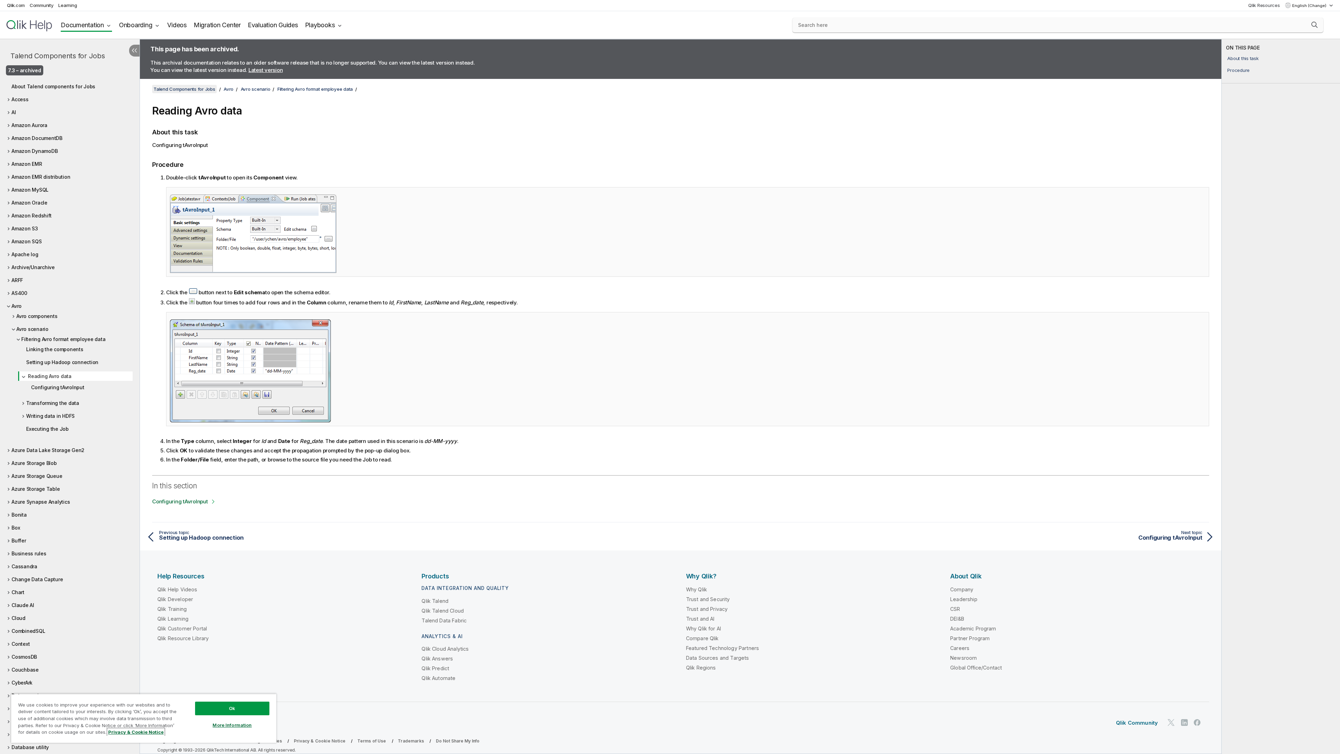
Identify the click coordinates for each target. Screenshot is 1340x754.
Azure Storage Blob (34, 463)
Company (961, 589)
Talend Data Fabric (444, 620)
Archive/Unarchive (33, 267)
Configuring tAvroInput (57, 387)
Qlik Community (1137, 722)
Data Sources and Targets (717, 658)
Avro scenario (32, 329)
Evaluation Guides (273, 25)
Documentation (82, 25)
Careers (959, 648)
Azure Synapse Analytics (41, 502)
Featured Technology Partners (722, 648)
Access (20, 99)
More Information (232, 725)
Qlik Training (172, 609)
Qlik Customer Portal (182, 628)
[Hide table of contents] (134, 51)
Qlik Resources (1264, 5)
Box (16, 528)
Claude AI (23, 605)
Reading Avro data (50, 376)
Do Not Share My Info (457, 741)
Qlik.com (16, 5)
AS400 (19, 293)
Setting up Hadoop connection (62, 362)
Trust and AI (700, 619)
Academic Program (973, 628)
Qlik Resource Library (183, 638)
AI (14, 112)
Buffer (19, 541)
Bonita (19, 515)
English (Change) (1309, 5)
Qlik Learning (172, 619)
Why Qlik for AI (703, 628)
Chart (18, 592)
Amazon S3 (25, 228)
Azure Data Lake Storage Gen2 (48, 450)
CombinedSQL (28, 631)
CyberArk (22, 683)
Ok (232, 708)
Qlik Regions (701, 668)
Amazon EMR (27, 164)
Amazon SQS (27, 241)
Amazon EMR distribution (41, 177)
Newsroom (963, 658)
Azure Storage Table (36, 489)
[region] (143, 718)
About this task (1242, 58)
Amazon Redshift (31, 216)
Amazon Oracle (29, 203)
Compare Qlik (702, 638)
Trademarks (411, 741)
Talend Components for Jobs (57, 56)
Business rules (29, 553)
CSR (955, 609)
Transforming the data (52, 403)
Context (21, 644)
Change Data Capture (37, 579)
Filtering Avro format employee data (63, 339)
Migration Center (217, 25)
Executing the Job (47, 429)
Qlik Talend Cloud (443, 611)
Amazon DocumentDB (37, 138)
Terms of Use (371, 741)
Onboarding (135, 25)
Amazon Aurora (29, 125)
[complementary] (1281, 396)
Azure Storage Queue (37, 476)
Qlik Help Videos (177, 589)
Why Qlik (696, 589)
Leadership (963, 599)
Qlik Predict (435, 668)
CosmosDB (24, 657)
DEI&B (957, 619)
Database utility (30, 747)
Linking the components (54, 349)
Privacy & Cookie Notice (319, 741)
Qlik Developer (175, 599)
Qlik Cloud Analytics (445, 649)
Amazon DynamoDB (35, 151)
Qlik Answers (437, 658)
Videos (177, 25)
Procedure (1238, 70)
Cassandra (24, 566)
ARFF (17, 280)
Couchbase (25, 670)
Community (42, 5)
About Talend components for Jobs (53, 86)
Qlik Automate (438, 678)
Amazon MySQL (30, 190)
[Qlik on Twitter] (1171, 722)
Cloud (18, 618)
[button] (1314, 24)
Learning (67, 5)
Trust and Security (708, 599)
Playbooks (320, 25)
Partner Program (970, 638)
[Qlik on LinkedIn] (1184, 722)
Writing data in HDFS (50, 416)
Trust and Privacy (707, 609)
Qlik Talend (435, 601)
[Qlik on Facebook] (1197, 722)
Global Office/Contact (976, 668)
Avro (17, 306)
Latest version (265, 70)
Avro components (36, 316)
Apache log (25, 254)
